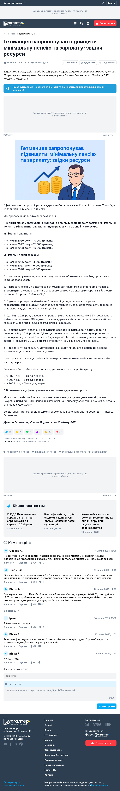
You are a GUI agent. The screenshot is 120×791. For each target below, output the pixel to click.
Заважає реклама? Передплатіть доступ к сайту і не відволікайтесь (60, 12)
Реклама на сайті (54, 760)
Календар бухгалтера (56, 755)
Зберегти (72, 62)
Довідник (49, 745)
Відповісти (9, 562)
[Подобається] (31, 563)
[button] (88, 23)
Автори (48, 775)
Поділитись (109, 62)
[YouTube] (5, 744)
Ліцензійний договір (14, 785)
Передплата (103, 743)
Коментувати (106, 706)
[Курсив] (10, 684)
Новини (48, 720)
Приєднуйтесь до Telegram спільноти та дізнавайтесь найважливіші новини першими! (58, 88)
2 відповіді (10, 610)
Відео (47, 730)
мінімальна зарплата (74, 451)
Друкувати (90, 62)
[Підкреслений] (15, 684)
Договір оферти (12, 782)
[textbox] (60, 694)
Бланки (48, 740)
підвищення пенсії (46, 451)
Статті (48, 725)
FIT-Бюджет (51, 735)
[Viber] (21, 744)
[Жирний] (6, 684)
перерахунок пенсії (18, 451)
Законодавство (53, 750)
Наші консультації (54, 765)
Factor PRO (50, 770)
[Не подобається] (40, 563)
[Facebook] (10, 744)
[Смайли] (20, 684)
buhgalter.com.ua (99, 785)
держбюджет (100, 451)
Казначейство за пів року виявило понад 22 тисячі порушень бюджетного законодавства (97, 521)
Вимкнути (108, 135)
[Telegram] (16, 744)
